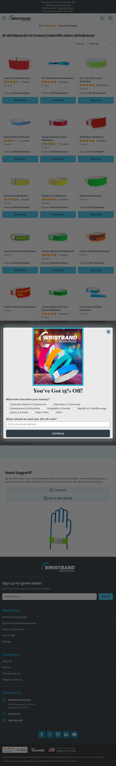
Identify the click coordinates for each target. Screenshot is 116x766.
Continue (58, 433)
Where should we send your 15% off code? (31, 419)
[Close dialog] (108, 331)
